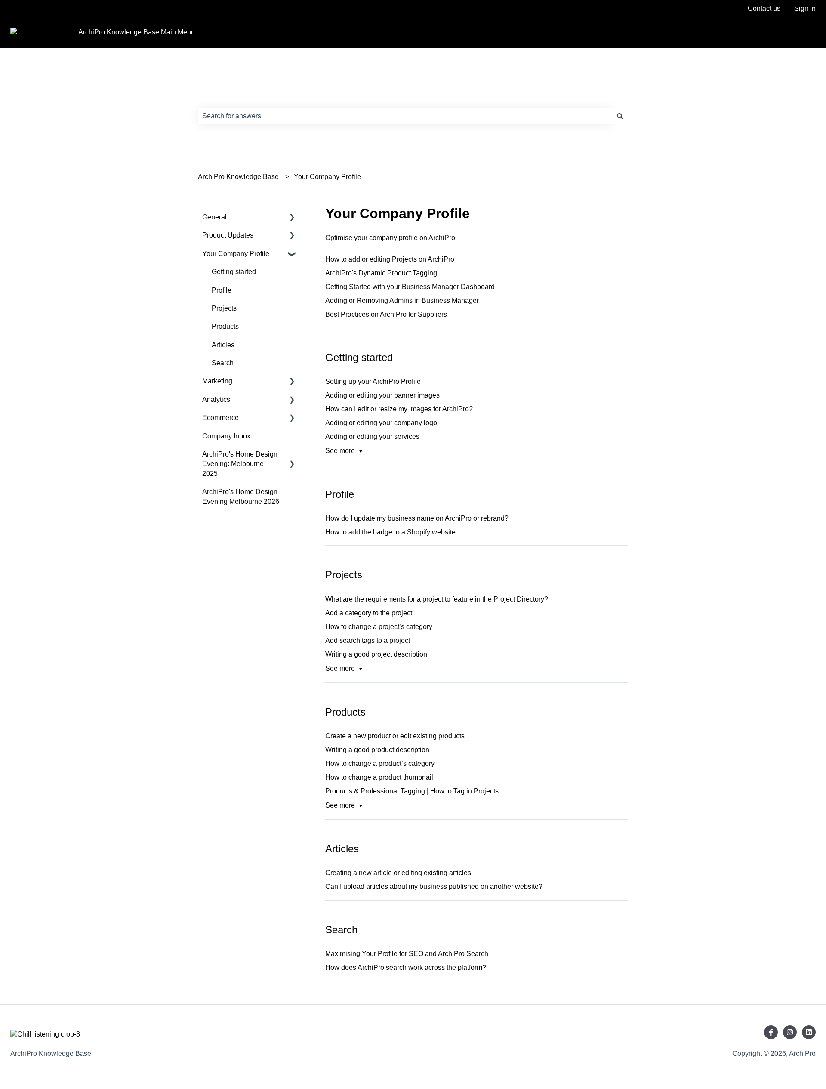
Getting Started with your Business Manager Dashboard (410, 286)
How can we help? (241, 98)
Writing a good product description (377, 749)
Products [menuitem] (225, 326)
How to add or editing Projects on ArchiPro (389, 259)
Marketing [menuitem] (217, 381)
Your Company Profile (327, 176)
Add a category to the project (368, 613)
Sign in (805, 8)
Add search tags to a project (367, 640)
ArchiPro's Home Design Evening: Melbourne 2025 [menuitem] (239, 463)
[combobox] (405, 116)
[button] (292, 218)
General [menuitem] (214, 217)
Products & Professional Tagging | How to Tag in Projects (412, 791)
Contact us (764, 8)
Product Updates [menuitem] (227, 235)
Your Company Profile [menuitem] (235, 253)
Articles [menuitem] (223, 345)
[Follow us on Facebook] (771, 1032)
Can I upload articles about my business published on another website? (433, 886)
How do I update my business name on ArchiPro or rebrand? (417, 518)
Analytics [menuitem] (216, 399)
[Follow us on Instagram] (790, 1032)
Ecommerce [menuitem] (220, 417)
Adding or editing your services (372, 436)
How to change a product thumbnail (379, 777)
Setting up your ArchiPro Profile (373, 381)
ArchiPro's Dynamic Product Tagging (381, 273)
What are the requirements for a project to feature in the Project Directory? (436, 599)
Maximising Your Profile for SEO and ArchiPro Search (406, 953)
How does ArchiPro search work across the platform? (405, 967)
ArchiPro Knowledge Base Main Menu (136, 32)
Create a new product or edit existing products (395, 736)
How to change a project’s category (378, 626)
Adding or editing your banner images (382, 395)
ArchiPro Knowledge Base (238, 176)
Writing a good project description (376, 654)
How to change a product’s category (380, 763)
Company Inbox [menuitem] (226, 436)
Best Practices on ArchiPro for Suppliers (386, 314)
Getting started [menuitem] (234, 271)
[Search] (620, 116)
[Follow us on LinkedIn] (809, 1032)
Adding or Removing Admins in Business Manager (402, 300)
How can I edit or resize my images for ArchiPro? (399, 409)
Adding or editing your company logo (381, 422)
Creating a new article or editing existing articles (398, 872)
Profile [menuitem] (221, 290)
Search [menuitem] (223, 363)
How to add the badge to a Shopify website (390, 532)
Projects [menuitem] (224, 308)
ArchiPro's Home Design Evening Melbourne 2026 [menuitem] (240, 496)
